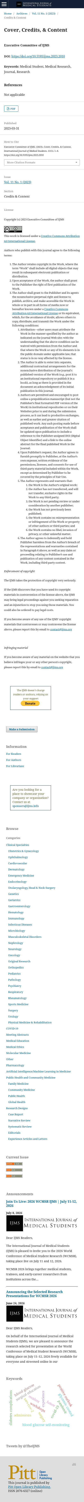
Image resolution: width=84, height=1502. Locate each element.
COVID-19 (12, 1028)
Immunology (16, 918)
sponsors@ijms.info (25, 806)
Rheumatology (17, 998)
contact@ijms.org (61, 629)
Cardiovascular (17, 863)
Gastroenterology (19, 906)
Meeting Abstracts (17, 1034)
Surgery (13, 1010)
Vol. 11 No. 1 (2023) (43, 13)
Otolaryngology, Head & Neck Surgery (31, 888)
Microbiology (16, 930)
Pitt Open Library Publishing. (29, 1487)
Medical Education (17, 1041)
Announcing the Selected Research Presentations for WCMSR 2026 (34, 1294)
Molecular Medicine (18, 1053)
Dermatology (16, 869)
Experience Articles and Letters (27, 1139)
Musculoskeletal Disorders (24, 937)
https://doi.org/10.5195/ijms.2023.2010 (38, 56)
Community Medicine (21, 1090)
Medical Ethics (15, 1047)
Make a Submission (22, 729)
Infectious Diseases (20, 924)
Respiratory (15, 992)
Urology (13, 1016)
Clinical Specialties (17, 845)
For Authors (13, 760)
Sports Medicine (18, 1004)
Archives (21, 13)
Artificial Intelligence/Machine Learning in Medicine (38, 1071)
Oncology (14, 955)
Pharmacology (15, 1065)
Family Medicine (18, 1083)
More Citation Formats (21, 162)
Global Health (16, 1102)
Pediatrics (14, 973)
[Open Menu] (4, 4)
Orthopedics (16, 967)
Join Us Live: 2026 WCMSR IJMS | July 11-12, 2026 (41, 1203)
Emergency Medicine (21, 875)
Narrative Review (19, 1120)
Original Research (19, 961)
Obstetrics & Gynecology (23, 851)
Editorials (14, 1133)
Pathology (14, 980)
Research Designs (17, 1108)
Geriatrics (14, 900)
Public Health (16, 1096)
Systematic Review (20, 1126)
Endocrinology (17, 881)
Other (9, 1059)
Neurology (14, 949)
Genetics (13, 894)
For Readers (13, 754)
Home (8, 13)
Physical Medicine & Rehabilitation (30, 1022)
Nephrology (15, 943)
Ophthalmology (18, 857)
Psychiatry (14, 986)
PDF (12, 109)
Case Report (15, 1114)
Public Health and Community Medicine (30, 1077)
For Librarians (15, 766)
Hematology (15, 912)
